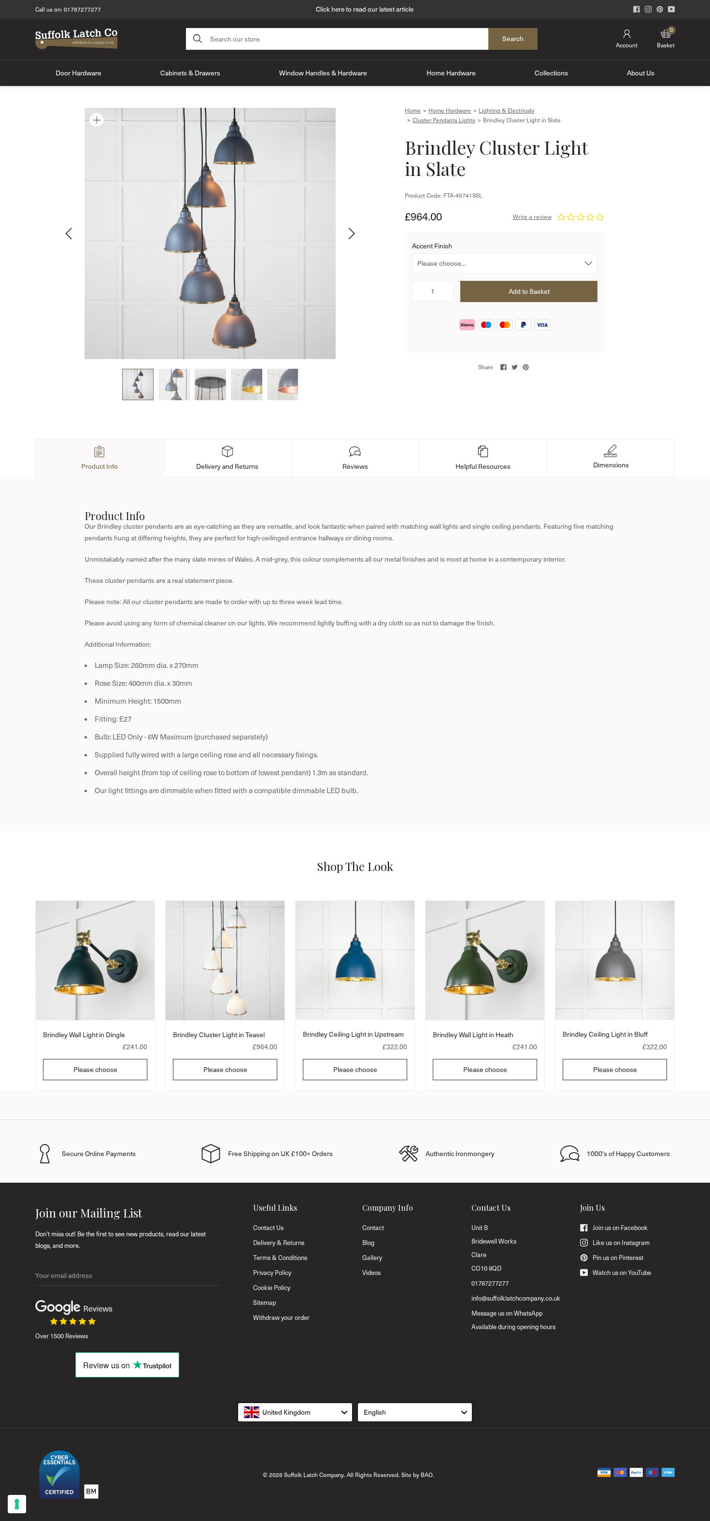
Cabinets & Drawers (190, 72)
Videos (371, 1272)
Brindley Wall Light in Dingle (84, 1034)
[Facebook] (636, 9)
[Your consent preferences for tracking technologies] (17, 1504)
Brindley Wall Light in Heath (473, 1034)
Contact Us (268, 1227)
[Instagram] (648, 9)
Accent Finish (432, 245)
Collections (551, 72)
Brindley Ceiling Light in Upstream (353, 1034)
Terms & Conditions (280, 1257)
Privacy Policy (272, 1272)
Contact (373, 1227)
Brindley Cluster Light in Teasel (219, 1034)
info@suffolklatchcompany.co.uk (515, 1298)
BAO (427, 1474)
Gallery (372, 1257)
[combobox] (295, 1412)
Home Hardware (451, 72)
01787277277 (82, 9)
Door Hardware (78, 72)
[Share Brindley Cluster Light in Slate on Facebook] (503, 367)
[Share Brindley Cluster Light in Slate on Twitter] (514, 367)
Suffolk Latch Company (314, 1474)
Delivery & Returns (278, 1242)
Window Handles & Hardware (323, 72)
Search (513, 38)
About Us (640, 72)
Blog (368, 1242)
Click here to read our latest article (364, 9)
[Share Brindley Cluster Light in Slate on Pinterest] (526, 367)
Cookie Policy (271, 1287)
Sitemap (264, 1302)
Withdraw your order (281, 1317)
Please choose (95, 1069)
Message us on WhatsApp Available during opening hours (513, 1320)
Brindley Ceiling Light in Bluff (605, 1034)
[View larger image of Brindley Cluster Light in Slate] (210, 233)
